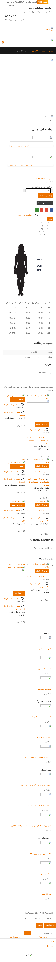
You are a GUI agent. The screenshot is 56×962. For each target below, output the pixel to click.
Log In (52, 941)
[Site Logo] (48, 41)
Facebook (51, 210)
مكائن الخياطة (44, 440)
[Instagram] (49, 949)
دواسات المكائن (19, 415)
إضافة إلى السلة (46, 196)
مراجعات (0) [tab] (45, 229)
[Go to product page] (38, 408)
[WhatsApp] (44, 949)
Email (41, 210)
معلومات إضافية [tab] (43, 226)
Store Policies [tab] (44, 235)
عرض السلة (50, 925)
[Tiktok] (39, 949)
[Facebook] (54, 949)
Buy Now (50, 946)
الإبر (23, 521)
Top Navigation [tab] (14, 937)
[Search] (27, 933)
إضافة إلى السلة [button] (42, 424)
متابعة (40, 925)
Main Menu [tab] (43, 937)
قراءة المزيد (18, 593)
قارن (50, 219)
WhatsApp (37, 210)
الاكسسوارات (44, 521)
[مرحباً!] (14, 38)
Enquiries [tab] (45, 238)
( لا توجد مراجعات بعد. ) (44, 178)
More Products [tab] (43, 232)
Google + (46, 210)
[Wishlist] (9, 44)
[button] (51, 35)
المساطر (21, 482)
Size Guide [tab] (45, 223)
